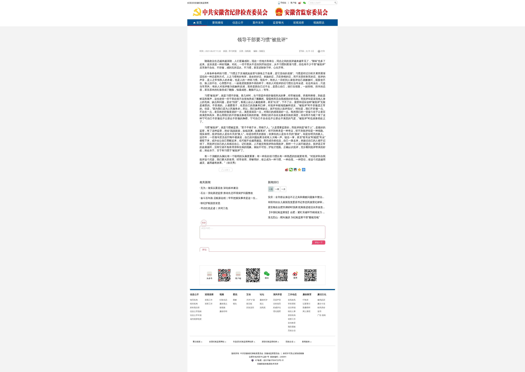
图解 (235, 299)
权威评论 (277, 307)
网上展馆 (306, 311)
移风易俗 (321, 307)
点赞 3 (227, 170)
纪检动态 (223, 299)
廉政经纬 (223, 311)
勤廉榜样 (306, 307)
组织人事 (292, 311)
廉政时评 (263, 299)
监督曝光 (278, 22)
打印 (323, 51)
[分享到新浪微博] (286, 169)
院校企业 (289, 341)
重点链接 (196, 341)
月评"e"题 (250, 299)
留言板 (249, 303)
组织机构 (194, 303)
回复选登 (250, 307)
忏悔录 (305, 299)
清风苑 (263, 307)
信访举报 (292, 307)
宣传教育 (292, 322)
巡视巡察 (298, 22)
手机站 (283, 2)
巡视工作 (208, 299)
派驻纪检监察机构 (269, 341)
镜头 (235, 303)
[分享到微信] (291, 169)
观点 (262, 303)
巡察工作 (208, 303)
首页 (199, 22)
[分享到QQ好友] (295, 169)
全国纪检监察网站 (216, 341)
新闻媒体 (306, 341)
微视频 (222, 307)
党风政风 (292, 299)
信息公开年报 (196, 315)
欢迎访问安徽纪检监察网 (197, 3)
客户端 (293, 2)
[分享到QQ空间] (299, 169)
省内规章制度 (196, 319)
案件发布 (258, 22)
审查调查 (292, 303)
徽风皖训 (321, 299)
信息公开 (237, 22)
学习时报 (233, 51)
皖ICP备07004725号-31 (274, 360)
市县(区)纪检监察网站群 (243, 341)
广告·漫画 (321, 315)
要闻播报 (217, 22)
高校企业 (292, 330)
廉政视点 (223, 303)
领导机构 (194, 299)
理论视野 (277, 311)
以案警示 (306, 303)
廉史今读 (321, 303)
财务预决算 (195, 307)
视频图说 (318, 22)
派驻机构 (292, 315)
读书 (319, 311)
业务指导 (277, 303)
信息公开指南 (196, 311)
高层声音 (277, 299)
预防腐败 (292, 326)
